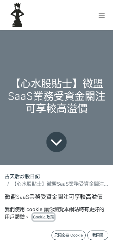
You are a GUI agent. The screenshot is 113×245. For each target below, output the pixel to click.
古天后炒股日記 (22, 176)
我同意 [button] (98, 235)
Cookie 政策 (43, 217)
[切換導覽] (101, 15)
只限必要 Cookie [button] (68, 235)
